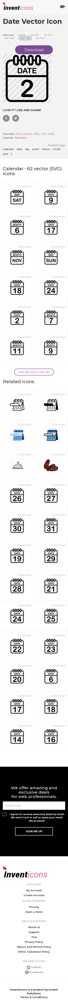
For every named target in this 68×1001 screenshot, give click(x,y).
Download (24, 186)
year (5, 154)
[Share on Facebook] (6, 118)
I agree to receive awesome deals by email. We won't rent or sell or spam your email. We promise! (36, 817)
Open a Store (34, 911)
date (19, 149)
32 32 (35, 34)
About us (34, 927)
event (35, 149)
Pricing (34, 906)
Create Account (34, 895)
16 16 (21, 34)
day (27, 149)
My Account (34, 890)
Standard (20, 137)
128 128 (9, 38)
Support (34, 932)
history (46, 149)
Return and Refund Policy (34, 946)
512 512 (40, 38)
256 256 (25, 38)
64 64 (48, 34)
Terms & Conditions (34, 997)
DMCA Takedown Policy (34, 951)
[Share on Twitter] (15, 118)
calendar (8, 149)
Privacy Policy (34, 941)
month (57, 149)
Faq (34, 936)
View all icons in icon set (34, 372)
